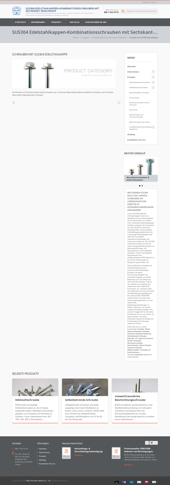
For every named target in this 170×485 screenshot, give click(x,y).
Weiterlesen (78, 455)
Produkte (56, 22)
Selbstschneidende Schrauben (139, 82)
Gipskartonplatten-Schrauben (139, 93)
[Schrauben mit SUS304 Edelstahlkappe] (63, 73)
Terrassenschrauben (134, 348)
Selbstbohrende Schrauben (138, 87)
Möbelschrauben (133, 350)
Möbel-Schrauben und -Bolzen (139, 122)
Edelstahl (130, 338)
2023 (68, 457)
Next (156, 443)
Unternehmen (38, 22)
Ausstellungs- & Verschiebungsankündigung (88, 450)
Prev (147, 443)
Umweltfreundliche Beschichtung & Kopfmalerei (109, 38)
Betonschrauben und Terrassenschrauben (136, 116)
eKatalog (74, 22)
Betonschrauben (145, 345)
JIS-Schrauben (134, 98)
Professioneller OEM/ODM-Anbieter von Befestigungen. (138, 450)
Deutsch (153, 2)
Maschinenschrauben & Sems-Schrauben (139, 104)
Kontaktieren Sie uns (95, 22)
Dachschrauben (133, 345)
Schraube (140, 329)
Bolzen (147, 329)
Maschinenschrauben (135, 343)
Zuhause (76, 38)
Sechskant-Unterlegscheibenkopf (139, 334)
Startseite (20, 22)
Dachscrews (133, 110)
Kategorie (85, 38)
